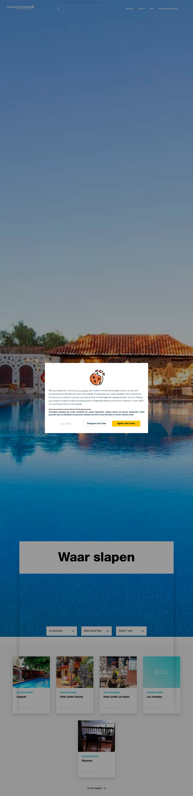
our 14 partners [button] (81, 391)
